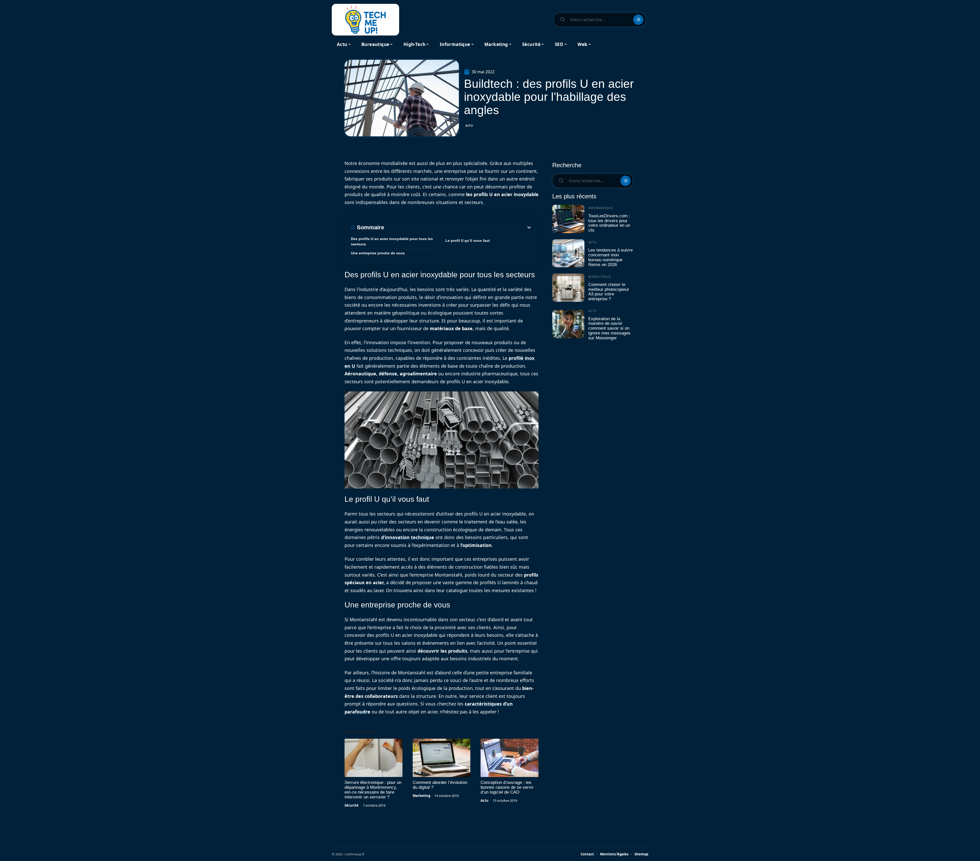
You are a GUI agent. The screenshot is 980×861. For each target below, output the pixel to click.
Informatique (600, 208)
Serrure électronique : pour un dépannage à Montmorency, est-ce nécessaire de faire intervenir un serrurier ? (373, 789)
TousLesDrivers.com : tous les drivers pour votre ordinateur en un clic (609, 223)
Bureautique (599, 276)
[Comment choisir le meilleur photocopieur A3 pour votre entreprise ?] (568, 287)
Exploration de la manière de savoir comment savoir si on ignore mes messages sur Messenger (609, 328)
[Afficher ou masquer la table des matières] (458, 227)
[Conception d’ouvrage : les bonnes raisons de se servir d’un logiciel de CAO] (509, 758)
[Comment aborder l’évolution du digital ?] (442, 758)
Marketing (421, 795)
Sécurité (352, 805)
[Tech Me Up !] (365, 19)
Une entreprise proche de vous (378, 253)
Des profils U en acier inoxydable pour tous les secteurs (392, 241)
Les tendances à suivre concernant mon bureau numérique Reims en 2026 (610, 257)
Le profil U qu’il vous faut (467, 240)
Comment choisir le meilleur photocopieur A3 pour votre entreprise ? (608, 291)
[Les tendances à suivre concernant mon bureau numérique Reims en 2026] (568, 253)
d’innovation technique (407, 537)
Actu (469, 125)
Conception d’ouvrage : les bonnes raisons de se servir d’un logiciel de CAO (507, 787)
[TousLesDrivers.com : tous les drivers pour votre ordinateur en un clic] (568, 219)
